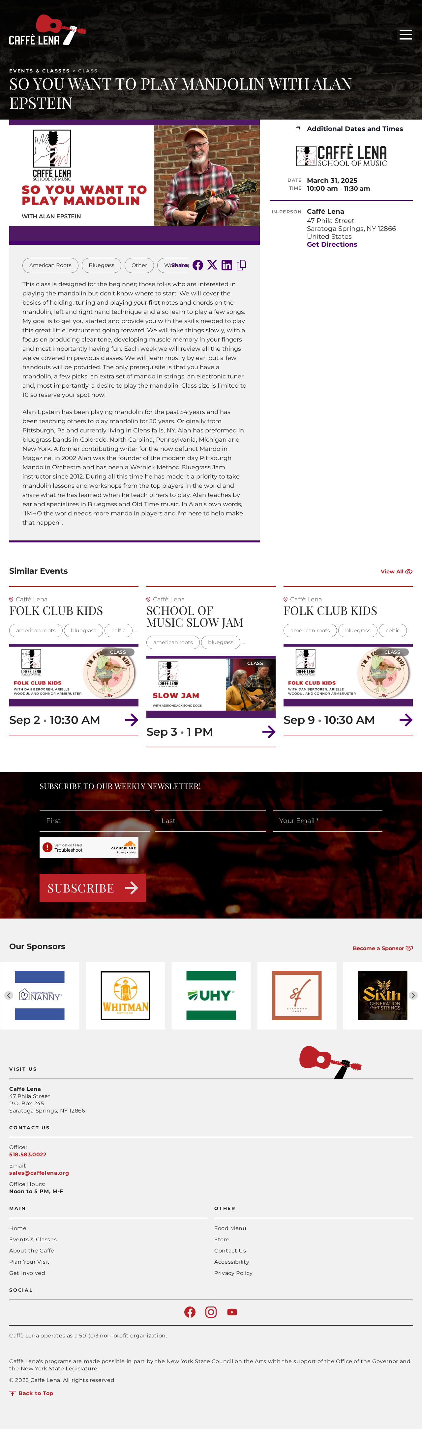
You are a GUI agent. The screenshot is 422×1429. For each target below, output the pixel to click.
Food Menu (230, 1228)
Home (18, 1228)
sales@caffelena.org (39, 1173)
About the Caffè (31, 1251)
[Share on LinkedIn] (227, 265)
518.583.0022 (27, 1154)
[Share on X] (212, 265)
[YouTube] (232, 1316)
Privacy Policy (233, 1273)
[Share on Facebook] (198, 265)
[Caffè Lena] (47, 43)
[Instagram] (211, 1316)
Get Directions (332, 244)
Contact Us (230, 1251)
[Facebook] (190, 1316)
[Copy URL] (241, 265)
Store (221, 1239)
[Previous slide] (8, 995)
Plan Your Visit (29, 1262)
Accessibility (231, 1262)
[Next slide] (413, 995)
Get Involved (27, 1273)
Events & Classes (39, 71)
